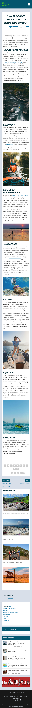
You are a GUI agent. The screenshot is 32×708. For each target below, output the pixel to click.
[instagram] (20, 700)
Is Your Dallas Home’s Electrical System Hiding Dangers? (18, 650)
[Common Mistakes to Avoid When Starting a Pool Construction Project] (5, 665)
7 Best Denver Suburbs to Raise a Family (15, 586)
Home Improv (16, 653)
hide (10, 606)
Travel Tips (19, 646)
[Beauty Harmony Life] (16, 687)
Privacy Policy (23, 696)
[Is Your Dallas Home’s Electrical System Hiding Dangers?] (5, 651)
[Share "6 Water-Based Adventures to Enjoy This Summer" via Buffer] (23, 465)
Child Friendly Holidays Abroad (12, 563)
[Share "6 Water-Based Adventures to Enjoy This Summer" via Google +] (11, 465)
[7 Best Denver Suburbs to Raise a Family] (16, 575)
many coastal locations (15, 258)
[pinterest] (17, 700)
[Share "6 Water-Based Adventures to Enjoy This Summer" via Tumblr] (14, 465)
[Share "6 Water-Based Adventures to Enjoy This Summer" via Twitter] (8, 465)
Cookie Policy (16, 698)
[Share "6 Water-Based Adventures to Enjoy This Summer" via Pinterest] (17, 465)
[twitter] (15, 700)
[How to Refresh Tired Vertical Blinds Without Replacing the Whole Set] (5, 658)
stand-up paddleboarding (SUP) (20, 195)
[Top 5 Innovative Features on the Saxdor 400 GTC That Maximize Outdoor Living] (5, 643)
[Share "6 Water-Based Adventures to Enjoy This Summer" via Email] (14, 468)
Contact (6, 696)
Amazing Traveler (13, 26)
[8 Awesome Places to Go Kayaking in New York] (16, 502)
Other (15, 646)
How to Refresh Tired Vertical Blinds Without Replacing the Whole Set (17, 657)
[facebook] (13, 700)
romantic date (9, 144)
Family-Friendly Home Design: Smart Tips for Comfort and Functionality (17, 671)
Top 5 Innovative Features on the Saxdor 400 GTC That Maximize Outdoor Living (16, 643)
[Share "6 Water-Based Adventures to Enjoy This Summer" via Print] (17, 468)
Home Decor (17, 659)
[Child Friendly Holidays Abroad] (16, 552)
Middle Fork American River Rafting (12, 62)
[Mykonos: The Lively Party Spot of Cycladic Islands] (16, 527)
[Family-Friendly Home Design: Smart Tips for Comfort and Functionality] (5, 672)
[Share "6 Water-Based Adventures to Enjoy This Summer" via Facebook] (5, 465)
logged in (10, 598)
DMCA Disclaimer (14, 696)
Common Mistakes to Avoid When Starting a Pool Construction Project (17, 664)
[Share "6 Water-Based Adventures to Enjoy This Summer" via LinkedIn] (20, 465)
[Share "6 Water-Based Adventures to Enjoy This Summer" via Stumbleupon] (26, 465)
